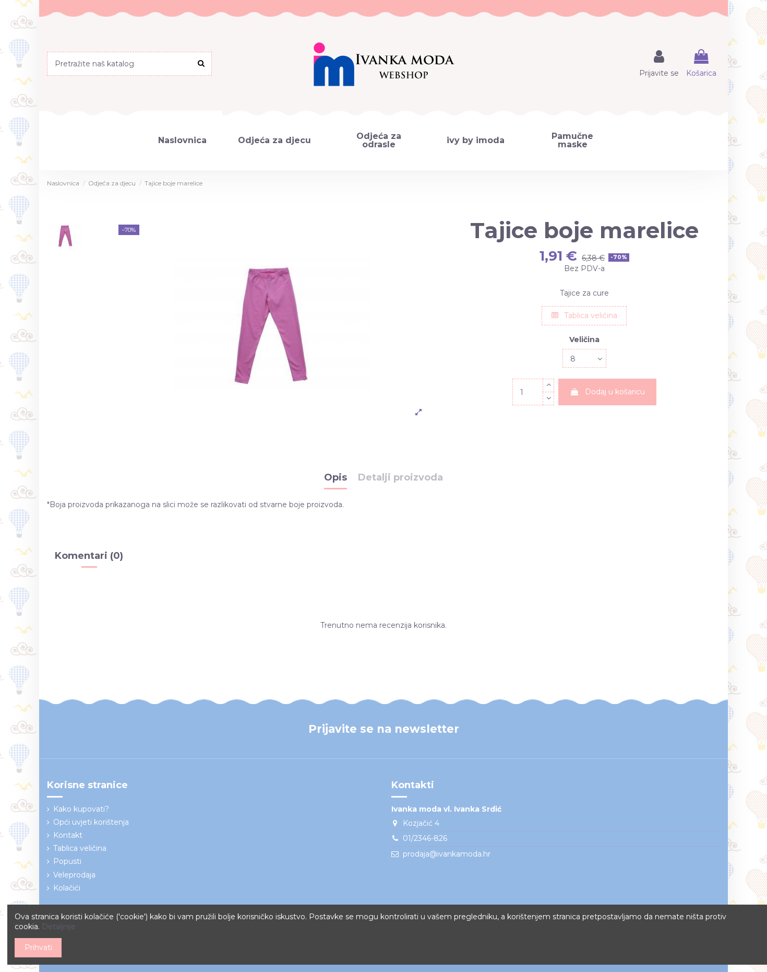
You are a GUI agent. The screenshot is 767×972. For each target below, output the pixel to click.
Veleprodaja (74, 875)
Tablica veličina (589, 315)
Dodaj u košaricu (615, 391)
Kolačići (66, 888)
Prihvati (38, 947)
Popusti (67, 861)
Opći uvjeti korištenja (91, 822)
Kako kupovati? (81, 809)
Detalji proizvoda (400, 478)
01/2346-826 (425, 838)
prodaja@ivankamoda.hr (446, 854)
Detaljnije (59, 926)
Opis (335, 478)
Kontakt (67, 835)
